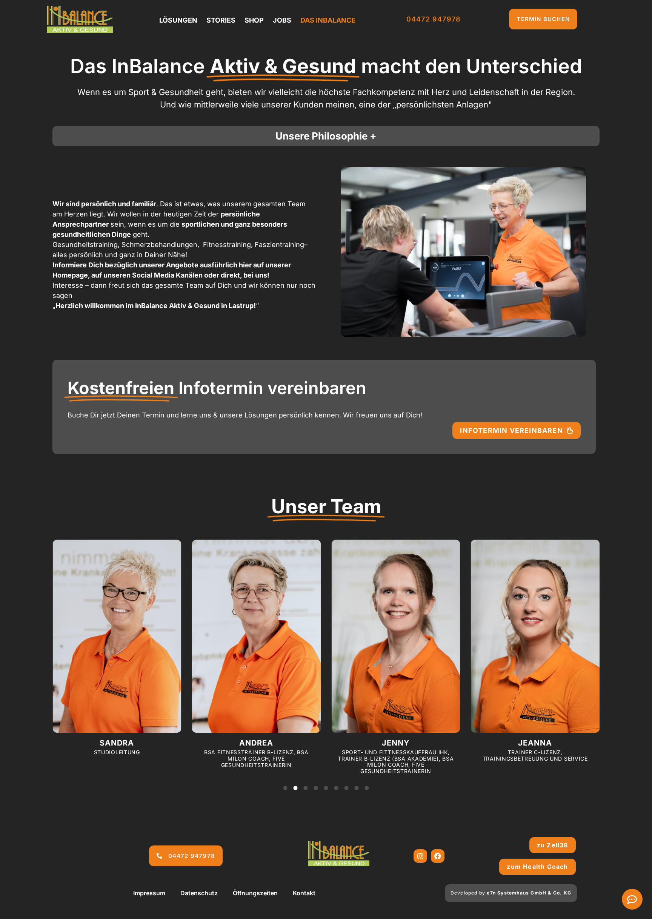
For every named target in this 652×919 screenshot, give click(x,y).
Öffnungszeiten (255, 893)
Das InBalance (327, 20)
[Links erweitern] (632, 899)
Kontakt (304, 893)
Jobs (282, 20)
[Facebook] (437, 856)
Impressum (149, 893)
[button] (285, 788)
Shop (254, 20)
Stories (220, 20)
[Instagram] (420, 856)
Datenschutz (199, 893)
